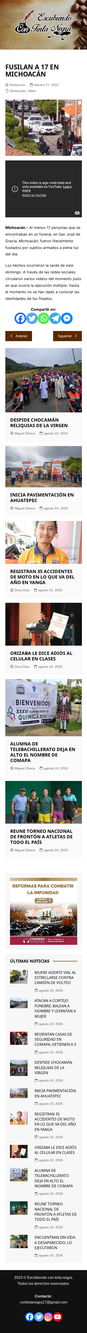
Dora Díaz (22, 590)
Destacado (18, 91)
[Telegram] (55, 318)
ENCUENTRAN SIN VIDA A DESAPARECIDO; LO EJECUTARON (55, 1242)
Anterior (21, 336)
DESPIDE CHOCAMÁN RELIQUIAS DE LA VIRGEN (39, 423)
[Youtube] (57, 1316)
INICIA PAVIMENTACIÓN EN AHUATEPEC (42, 497)
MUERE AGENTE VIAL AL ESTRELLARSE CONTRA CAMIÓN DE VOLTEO (55, 977)
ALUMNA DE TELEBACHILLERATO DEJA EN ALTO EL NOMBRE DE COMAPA (42, 752)
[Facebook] (20, 318)
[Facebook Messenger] (67, 318)
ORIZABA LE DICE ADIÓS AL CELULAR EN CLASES (41, 656)
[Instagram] (48, 1316)
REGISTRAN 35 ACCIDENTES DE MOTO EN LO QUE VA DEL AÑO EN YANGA (42, 576)
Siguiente (65, 336)
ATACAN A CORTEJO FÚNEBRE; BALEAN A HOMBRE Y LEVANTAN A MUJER (55, 1008)
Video (32, 91)
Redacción (17, 85)
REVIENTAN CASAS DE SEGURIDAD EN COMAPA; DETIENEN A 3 (55, 1039)
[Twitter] (32, 318)
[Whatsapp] (43, 318)
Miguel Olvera (25, 433)
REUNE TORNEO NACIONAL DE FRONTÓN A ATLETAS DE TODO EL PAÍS (41, 836)
